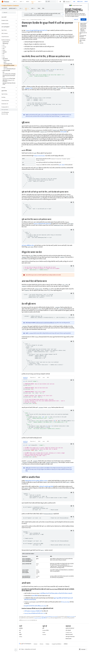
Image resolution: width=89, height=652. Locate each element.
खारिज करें (76, 19)
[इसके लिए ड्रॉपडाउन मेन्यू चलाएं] (23, 1)
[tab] (25, 377)
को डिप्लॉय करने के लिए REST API (34, 613)
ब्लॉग (74, 1)
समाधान (27, 1)
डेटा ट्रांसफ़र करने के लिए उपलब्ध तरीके (35, 606)
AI (20, 8)
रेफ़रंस (39, 8)
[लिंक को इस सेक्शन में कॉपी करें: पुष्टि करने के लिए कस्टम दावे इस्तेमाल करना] (52, 219)
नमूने (20, 632)
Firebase (23, 19)
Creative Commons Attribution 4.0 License (49, 616)
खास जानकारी (4, 8)
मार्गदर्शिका (21, 628)
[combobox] (51, 1)
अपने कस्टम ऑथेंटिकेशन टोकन (28, 245)
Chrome (41, 644)
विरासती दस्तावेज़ (68, 638)
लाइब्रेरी (20, 634)
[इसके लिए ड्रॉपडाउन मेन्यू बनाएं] (17, 1)
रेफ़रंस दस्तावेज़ (63, 131)
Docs (32, 1)
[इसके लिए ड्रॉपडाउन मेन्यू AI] (22, 8)
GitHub (20, 636)
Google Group (69, 632)
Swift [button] (39, 377)
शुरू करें (83, 19)
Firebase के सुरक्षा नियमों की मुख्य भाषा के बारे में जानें (36, 30)
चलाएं (21, 1)
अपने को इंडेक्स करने (33, 611)
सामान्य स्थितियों (35, 595)
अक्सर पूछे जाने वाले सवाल (70, 636)
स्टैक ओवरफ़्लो (68, 630)
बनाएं (14, 1)
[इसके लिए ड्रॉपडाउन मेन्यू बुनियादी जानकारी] (17, 8)
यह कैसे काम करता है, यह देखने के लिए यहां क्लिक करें (45, 322)
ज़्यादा (39, 1)
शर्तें (19, 649)
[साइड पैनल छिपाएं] (15, 649)
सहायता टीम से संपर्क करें (70, 628)
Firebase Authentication (39, 155)
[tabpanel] (48, 392)
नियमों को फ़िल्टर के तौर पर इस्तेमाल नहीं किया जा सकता (36, 480)
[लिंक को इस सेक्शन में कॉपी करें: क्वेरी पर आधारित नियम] (41, 477)
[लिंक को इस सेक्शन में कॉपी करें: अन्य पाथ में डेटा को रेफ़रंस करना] (48, 281)
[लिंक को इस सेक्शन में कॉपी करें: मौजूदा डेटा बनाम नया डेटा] (43, 252)
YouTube (44, 634)
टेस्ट (65, 602)
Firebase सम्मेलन (45, 630)
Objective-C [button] (33, 377)
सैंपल (43, 8)
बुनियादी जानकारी (12, 8)
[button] (7, 20)
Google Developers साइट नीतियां (40, 618)
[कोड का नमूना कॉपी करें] (73, 64)
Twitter (43, 632)
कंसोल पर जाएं (79, 1)
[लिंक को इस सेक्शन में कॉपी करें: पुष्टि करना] (30, 123)
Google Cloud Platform (56, 644)
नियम (28, 88)
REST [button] (48, 377)
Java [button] (44, 377)
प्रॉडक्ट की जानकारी (69, 634)
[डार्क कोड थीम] (71, 64)
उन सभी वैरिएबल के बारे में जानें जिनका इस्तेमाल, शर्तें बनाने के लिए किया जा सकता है (55, 593)
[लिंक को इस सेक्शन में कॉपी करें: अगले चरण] (31, 583)
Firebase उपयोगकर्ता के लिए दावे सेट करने (42, 223)
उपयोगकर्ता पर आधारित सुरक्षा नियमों (46, 486)
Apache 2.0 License (71, 616)
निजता (22, 649)
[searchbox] (9, 13)
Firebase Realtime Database (10, 5)
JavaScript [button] (25, 377)
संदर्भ (20, 630)
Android (35, 644)
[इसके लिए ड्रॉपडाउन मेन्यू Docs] (35, 1)
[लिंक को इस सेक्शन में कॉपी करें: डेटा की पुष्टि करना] (37, 304)
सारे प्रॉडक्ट (65, 644)
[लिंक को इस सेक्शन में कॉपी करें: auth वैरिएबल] (32, 150)
